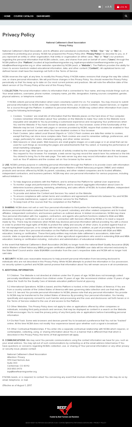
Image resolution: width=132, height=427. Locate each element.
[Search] (126, 16)
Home (7, 16)
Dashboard (43, 16)
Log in (123, 7)
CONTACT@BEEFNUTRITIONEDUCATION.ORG (75, 423)
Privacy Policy (100, 423)
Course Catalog (23, 16)
